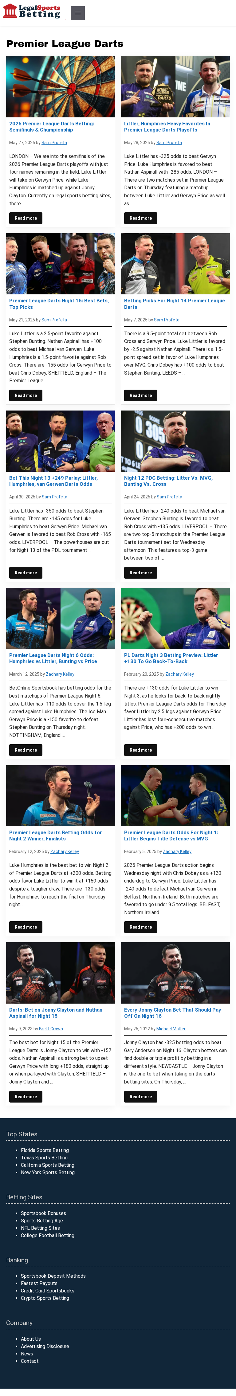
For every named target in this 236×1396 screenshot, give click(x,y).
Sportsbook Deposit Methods (53, 1276)
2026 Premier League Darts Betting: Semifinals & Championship (51, 126)
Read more (26, 218)
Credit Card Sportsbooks (47, 1291)
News (27, 1354)
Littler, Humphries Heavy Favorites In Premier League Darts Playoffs (167, 126)
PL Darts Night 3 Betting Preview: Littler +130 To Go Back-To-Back (171, 658)
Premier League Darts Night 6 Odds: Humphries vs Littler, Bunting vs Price (53, 658)
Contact (30, 1361)
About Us (31, 1339)
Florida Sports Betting (45, 1150)
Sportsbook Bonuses (43, 1213)
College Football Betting (47, 1235)
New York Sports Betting (48, 1172)
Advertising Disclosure (45, 1346)
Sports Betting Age (42, 1221)
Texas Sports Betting (44, 1158)
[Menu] (78, 13)
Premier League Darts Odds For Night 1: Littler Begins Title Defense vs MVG (171, 835)
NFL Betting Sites (40, 1228)
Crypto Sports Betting (45, 1298)
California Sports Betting (47, 1165)
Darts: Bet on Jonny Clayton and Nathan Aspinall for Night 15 (55, 1013)
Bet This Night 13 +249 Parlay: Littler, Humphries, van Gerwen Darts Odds (53, 481)
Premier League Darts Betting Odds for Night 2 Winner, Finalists (55, 835)
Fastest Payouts (39, 1283)
